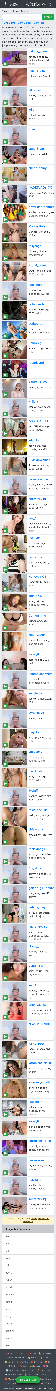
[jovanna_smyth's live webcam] (14, 1088)
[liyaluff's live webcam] (14, 797)
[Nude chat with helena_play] (14, 77)
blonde (9, 1287)
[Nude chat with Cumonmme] (14, 622)
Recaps (32, 1388)
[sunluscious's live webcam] (14, 641)
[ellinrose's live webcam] (14, 96)
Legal (51, 1388)
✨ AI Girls (46, 1374)
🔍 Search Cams (43, 1383)
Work (26, 1388)
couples (9, 1330)
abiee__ (34, 946)
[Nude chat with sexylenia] (14, 699)
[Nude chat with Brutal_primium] (14, 271)
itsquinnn (35, 285)
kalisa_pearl (37, 1043)
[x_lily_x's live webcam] (14, 408)
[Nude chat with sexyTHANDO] (14, 427)
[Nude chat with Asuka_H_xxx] (14, 388)
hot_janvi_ (36, 537)
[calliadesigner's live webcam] (14, 485)
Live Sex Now (28, 1379)
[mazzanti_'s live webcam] (14, 1186)
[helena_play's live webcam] (14, 913)
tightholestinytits (40, 674)
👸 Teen (44, 1357)
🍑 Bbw (48, 1362)
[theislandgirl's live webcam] (14, 855)
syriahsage (36, 712)
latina (8, 1265)
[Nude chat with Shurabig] (14, 349)
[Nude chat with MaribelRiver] (14, 232)
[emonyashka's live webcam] (14, 1011)
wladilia (34, 440)
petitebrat (36, 323)
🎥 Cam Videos (12, 1383)
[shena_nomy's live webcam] (14, 174)
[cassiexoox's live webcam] (14, 1166)
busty (8, 1316)
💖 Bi (45, 1366)
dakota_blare (38, 51)
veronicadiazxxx (40, 1063)
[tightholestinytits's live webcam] (14, 680)
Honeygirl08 (37, 576)
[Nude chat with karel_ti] (14, 660)
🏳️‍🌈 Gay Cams (28, 1370)
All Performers (42, 1388)
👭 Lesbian (35, 1366)
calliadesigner (38, 479)
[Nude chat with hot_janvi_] (14, 544)
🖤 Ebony (20, 1353)
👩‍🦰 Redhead (36, 1362)
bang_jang (36, 965)
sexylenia (35, 693)
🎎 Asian (9, 1353)
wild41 (33, 109)
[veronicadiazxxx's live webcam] (14, 1069)
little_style (36, 596)
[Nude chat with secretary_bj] (14, 505)
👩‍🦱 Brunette (22, 1362)
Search (48, 16)
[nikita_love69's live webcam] (14, 933)
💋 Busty (23, 1366)
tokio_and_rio (38, 810)
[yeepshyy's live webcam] (14, 758)
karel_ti (34, 654)
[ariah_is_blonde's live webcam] (14, 1030)
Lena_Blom (36, 148)
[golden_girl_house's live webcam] (14, 894)
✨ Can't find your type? (28, 1220)
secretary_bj (37, 499)
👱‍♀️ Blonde (9, 1362)
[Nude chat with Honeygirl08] (14, 583)
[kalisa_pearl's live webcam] (14, 1050)
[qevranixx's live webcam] (14, 563)
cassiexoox (37, 1160)
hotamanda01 (38, 304)
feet (7, 1345)
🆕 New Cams (12, 1370)
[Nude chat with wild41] (14, 116)
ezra (32, 129)
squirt (8, 1338)
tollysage (35, 246)
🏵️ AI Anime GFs (12, 1379)
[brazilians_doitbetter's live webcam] (14, 213)
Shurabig (35, 343)
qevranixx (35, 557)
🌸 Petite (12, 1366)
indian (8, 1279)
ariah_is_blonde (40, 1024)
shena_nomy (38, 168)
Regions (19, 1388)
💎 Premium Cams (13, 1374)
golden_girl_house (42, 888)
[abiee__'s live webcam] (14, 952)
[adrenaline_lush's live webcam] (14, 1147)
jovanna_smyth (39, 1082)
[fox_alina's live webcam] (14, 874)
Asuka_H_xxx (38, 382)
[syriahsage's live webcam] (14, 719)
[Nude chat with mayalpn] (14, 738)
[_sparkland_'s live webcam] (14, 369)
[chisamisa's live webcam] (14, 835)
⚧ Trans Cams (43, 1370)
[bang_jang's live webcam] (14, 972)
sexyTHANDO (38, 421)
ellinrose (35, 90)
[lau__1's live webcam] (14, 524)
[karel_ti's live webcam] (14, 1127)
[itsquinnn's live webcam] (14, 291)
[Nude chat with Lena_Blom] (14, 155)
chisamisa (36, 829)
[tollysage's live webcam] (14, 252)
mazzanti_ (36, 1179)
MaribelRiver (38, 226)
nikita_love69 (38, 927)
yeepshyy (35, 751)
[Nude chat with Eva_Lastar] (14, 777)
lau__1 (32, 518)
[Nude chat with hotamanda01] (14, 310)
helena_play (37, 71)
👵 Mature (33, 1357)
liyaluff (33, 790)
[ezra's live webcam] (14, 135)
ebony (8, 1272)
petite (8, 1301)
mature (9, 1243)
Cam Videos (25, 22)
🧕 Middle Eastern (16, 1357)
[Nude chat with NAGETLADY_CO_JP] (14, 194)
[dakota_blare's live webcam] (14, 57)
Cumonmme (37, 615)
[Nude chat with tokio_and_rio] (14, 816)
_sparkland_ (37, 362)
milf (7, 1250)
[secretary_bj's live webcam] (14, 1205)
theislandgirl (37, 849)
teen (7, 1236)
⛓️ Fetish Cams (31, 1374)
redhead (10, 1294)
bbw (7, 1308)
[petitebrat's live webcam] (14, 330)
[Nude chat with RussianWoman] (14, 466)
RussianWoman (39, 460)
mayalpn (34, 732)
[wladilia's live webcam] (14, 446)
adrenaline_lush (40, 1141)
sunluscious (37, 635)
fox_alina (35, 868)
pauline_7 (35, 1102)
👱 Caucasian (45, 1353)
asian (8, 1258)
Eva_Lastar (36, 771)
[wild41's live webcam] (14, 991)
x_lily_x (33, 401)
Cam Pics (39, 22)
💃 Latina (31, 1353)
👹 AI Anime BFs (43, 1379)
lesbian (9, 1323)
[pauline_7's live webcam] (14, 1108)
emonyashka (38, 1004)
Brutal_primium (39, 265)
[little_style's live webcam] (14, 602)
